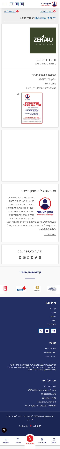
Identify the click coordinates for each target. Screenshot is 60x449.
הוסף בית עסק (46, 11)
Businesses (40, 17)
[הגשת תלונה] (30, 438)
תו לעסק (18, 442)
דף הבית (52, 17)
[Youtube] (16, 4)
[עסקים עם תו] (42, 439)
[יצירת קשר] (6, 439)
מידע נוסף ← (50, 234)
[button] (4, 4)
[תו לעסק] (18, 439)
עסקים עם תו (42, 442)
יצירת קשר (6, 442)
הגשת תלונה (10, 11)
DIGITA (38, 426)
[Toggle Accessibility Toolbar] (4, 430)
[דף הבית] (54, 439)
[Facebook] (22, 4)
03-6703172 (44, 79)
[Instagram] (11, 4)
